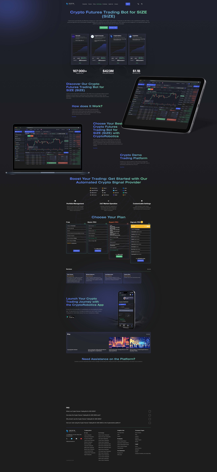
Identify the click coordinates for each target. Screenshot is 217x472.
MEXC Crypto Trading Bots (104, 453)
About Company (138, 432)
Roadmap (137, 438)
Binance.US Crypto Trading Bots (104, 436)
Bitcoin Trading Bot (87, 443)
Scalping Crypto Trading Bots (89, 452)
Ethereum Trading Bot (88, 442)
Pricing (94, 4)
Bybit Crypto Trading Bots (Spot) (105, 443)
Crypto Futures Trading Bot (89, 440)
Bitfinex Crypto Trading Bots (104, 454)
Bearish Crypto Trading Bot (89, 449)
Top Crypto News (120, 432)
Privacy (136, 446)
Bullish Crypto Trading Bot (89, 447)
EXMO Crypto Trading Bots (104, 458)
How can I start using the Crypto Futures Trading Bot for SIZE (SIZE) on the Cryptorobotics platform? (93, 422)
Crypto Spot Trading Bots (89, 436)
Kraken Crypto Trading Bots (104, 442)
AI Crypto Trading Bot (88, 438)
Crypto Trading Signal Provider (123, 444)
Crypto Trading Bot (87, 434)
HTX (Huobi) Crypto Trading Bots (105, 451)
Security (136, 441)
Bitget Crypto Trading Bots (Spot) (105, 447)
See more (149, 269)
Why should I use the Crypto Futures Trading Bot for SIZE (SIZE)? (83, 419)
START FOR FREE (103, 27)
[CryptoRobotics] (71, 431)
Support (118, 436)
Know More (74, 116)
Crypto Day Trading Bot (88, 445)
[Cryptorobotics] (70, 4)
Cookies (136, 451)
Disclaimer (137, 449)
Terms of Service (138, 448)
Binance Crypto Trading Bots (104, 434)
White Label (119, 454)
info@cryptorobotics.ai (70, 441)
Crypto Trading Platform (121, 440)
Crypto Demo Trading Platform (123, 442)
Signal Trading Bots (87, 454)
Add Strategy (99, 4)
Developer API (120, 452)
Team (136, 434)
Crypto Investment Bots (88, 451)
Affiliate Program (138, 439)
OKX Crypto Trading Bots (103, 438)
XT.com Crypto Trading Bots (104, 456)
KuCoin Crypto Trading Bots (104, 440)
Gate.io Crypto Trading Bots (104, 460)
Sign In (128, 4)
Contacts (136, 436)
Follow (80, 62)
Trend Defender (120, 448)
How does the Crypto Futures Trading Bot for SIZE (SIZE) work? (83, 415)
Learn (118, 434)
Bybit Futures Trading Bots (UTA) (105, 445)
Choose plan (76, 250)
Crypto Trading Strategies (122, 446)
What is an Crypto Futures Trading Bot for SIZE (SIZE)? (81, 411)
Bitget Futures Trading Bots (104, 449)
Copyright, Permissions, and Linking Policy (143, 453)
